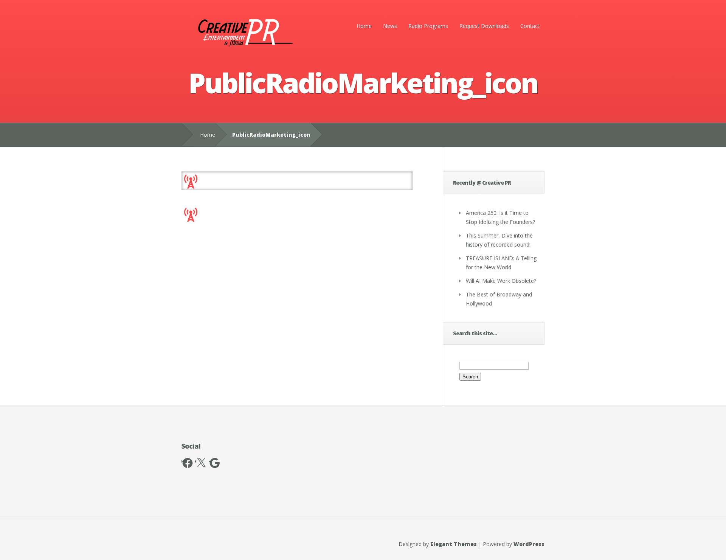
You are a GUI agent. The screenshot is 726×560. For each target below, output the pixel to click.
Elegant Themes (453, 544)
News (390, 25)
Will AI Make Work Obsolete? (501, 280)
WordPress (528, 544)
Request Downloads (484, 25)
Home (364, 25)
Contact (530, 25)
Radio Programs (428, 25)
